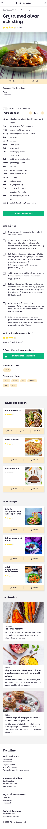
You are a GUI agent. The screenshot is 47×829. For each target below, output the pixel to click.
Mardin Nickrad (18, 88)
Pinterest (6, 797)
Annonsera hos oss (11, 817)
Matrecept (7, 759)
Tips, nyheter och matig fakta (16, 770)
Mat (23, 380)
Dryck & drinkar (9, 765)
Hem (4, 10)
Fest (6, 385)
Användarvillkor (10, 784)
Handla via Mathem (23, 213)
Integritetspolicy (10, 787)
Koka (13, 385)
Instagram (7, 800)
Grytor (15, 380)
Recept (9, 10)
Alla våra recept (10, 767)
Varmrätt (32, 380)
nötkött (7, 370)
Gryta (6, 380)
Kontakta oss (9, 814)
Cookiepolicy (8, 781)
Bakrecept (7, 762)
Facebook (7, 803)
